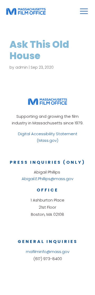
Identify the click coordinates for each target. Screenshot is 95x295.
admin (21, 67)
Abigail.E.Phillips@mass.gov (47, 178)
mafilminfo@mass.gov (47, 251)
